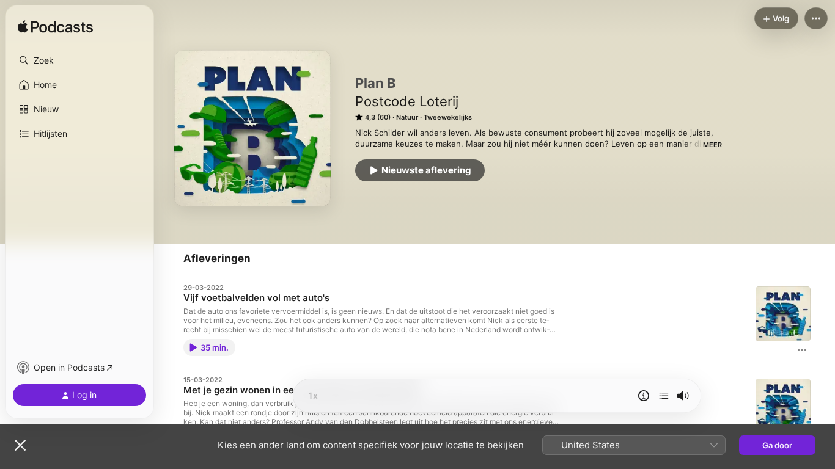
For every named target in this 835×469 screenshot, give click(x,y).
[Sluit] (20, 445)
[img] (55, 27)
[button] (79, 60)
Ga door (777, 445)
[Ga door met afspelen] (664, 395)
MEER (712, 144)
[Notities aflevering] (643, 395)
